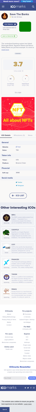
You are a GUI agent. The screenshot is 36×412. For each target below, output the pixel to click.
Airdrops (27, 342)
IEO (27, 340)
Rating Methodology (9, 317)
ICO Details (5, 135)
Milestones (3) (19, 135)
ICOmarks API (27, 329)
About (9, 314)
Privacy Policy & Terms (9, 319)
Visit (19, 147)
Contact (9, 325)
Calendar (27, 350)
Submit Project (24, 319)
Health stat (9, 349)
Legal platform (9, 340)
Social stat (27, 348)
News (30, 135)
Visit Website (8, 24)
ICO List (20, 195)
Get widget (18, 92)
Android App (9, 337)
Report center (27, 358)
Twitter (20, 182)
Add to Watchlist (8, 36)
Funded (27, 353)
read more (5, 50)
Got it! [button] (5, 409)
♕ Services (27, 317)
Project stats (27, 345)
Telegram (21, 186)
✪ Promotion (27, 314)
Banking (18, 53)
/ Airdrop (31, 319)
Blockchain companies (9, 342)
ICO (27, 337)
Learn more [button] (28, 404)
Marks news (27, 356)
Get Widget (27, 322)
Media (9, 322)
